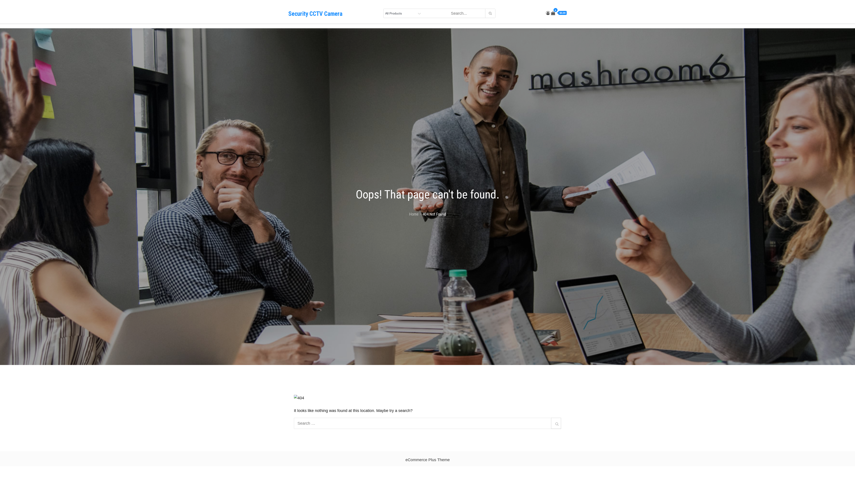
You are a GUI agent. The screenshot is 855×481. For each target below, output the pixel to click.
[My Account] (548, 13)
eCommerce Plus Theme (427, 460)
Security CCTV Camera (315, 13)
